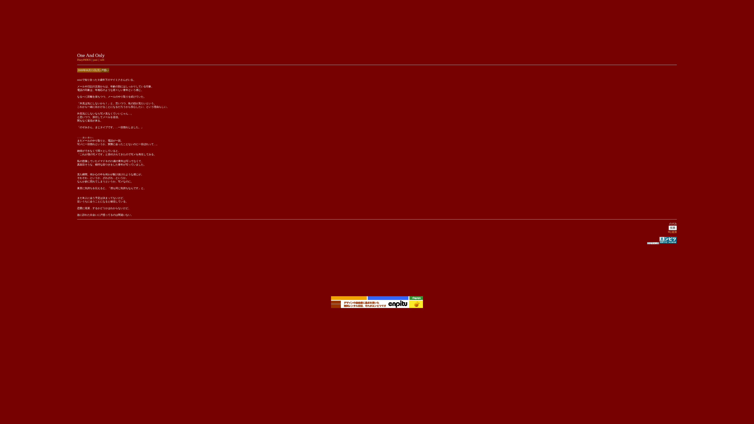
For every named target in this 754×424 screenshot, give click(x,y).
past (95, 59)
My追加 (672, 231)
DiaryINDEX (84, 59)
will (102, 59)
